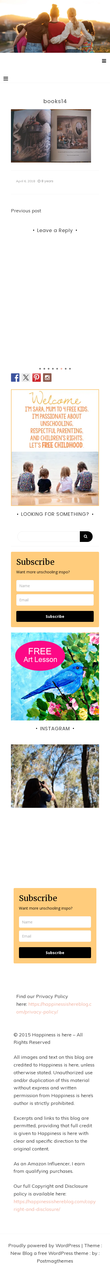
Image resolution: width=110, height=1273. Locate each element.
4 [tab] (53, 369)
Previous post (26, 211)
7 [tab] (65, 369)
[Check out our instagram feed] (47, 377)
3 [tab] (48, 369)
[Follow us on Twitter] (26, 377)
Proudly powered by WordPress (44, 1245)
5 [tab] (57, 369)
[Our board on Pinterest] (36, 377)
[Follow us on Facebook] (15, 377)
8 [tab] (70, 369)
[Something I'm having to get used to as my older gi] (55, 788)
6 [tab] (61, 369)
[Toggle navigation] (5, 79)
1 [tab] (40, 369)
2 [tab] (44, 369)
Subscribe (55, 616)
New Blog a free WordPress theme (50, 1253)
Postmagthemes (55, 1261)
